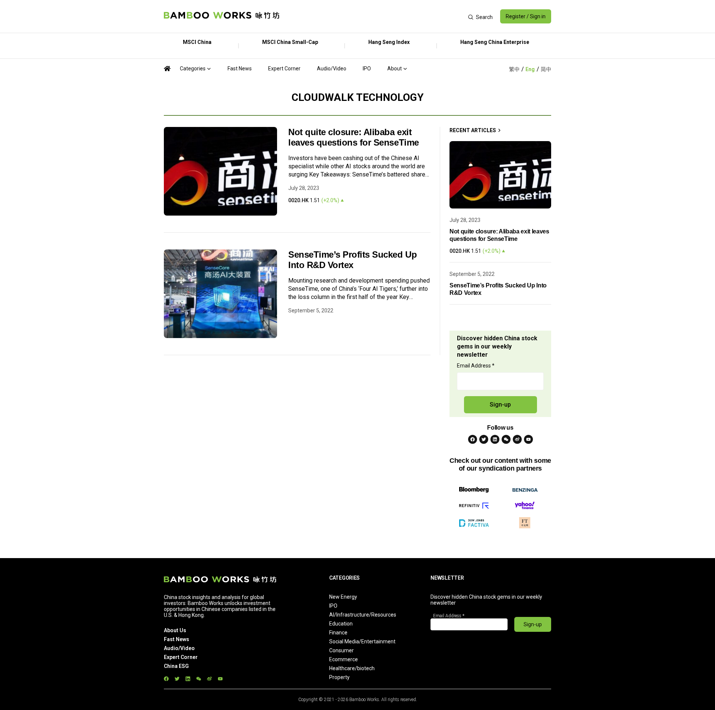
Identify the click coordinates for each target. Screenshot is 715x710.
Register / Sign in (526, 16)
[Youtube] (528, 439)
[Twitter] (483, 439)
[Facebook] (472, 439)
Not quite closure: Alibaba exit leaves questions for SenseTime (353, 137)
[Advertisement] (373, 16)
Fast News (240, 68)
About (394, 68)
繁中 (514, 69)
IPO (367, 68)
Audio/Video (331, 68)
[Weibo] (517, 439)
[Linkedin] (494, 439)
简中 (546, 69)
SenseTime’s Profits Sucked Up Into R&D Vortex (352, 259)
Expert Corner (284, 68)
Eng (530, 69)
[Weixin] (506, 439)
